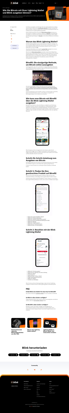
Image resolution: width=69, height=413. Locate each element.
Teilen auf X (14, 48)
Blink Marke (26, 383)
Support (40, 3)
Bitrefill (48, 33)
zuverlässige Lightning (42, 28)
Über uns (38, 389)
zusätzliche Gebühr (40, 293)
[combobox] (56, 3)
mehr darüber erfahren (38, 300)
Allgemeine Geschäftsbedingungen (30, 404)
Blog (37, 3)
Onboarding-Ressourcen (28, 385)
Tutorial (38, 387)
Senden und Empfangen (41, 383)
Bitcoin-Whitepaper (27, 389)
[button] (24, 3)
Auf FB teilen (14, 45)
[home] (14, 3)
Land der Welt (44, 49)
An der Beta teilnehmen (41, 396)
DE (55, 3)
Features (38, 385)
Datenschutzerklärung (40, 404)
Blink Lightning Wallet (46, 32)
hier (37, 47)
